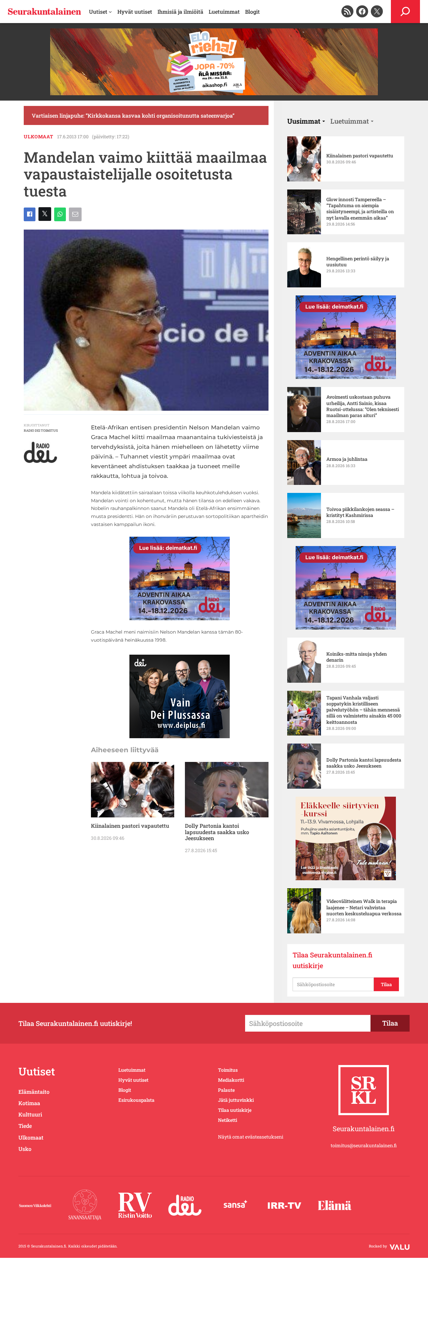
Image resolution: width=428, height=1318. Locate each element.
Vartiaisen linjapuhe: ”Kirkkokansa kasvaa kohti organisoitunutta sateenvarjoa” (133, 115)
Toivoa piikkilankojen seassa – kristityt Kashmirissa (360, 512)
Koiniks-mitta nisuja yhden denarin (356, 657)
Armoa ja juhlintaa (346, 459)
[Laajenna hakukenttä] (405, 11)
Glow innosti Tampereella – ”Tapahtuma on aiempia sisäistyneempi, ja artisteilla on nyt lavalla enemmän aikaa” (360, 208)
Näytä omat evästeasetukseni (250, 1137)
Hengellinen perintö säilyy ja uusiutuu (357, 262)
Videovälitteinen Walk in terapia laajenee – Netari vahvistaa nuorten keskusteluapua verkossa (364, 907)
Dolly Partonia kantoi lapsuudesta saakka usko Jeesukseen (217, 832)
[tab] (306, 121)
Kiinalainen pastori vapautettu (130, 826)
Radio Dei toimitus (41, 430)
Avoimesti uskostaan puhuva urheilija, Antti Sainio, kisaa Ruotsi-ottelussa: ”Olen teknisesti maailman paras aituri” (362, 406)
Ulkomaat (39, 136)
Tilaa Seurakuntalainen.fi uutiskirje (332, 960)
